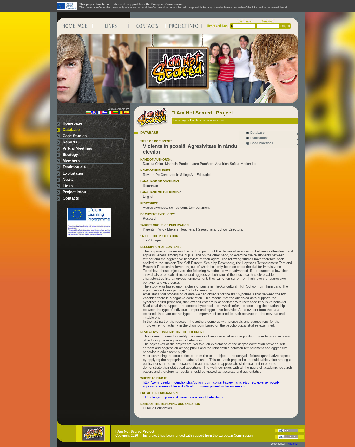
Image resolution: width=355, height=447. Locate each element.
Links (68, 186)
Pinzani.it (292, 443)
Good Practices (261, 143)
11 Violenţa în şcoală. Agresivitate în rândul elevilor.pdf (184, 397)
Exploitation (73, 173)
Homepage (72, 123)
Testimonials (74, 167)
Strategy (70, 154)
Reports (70, 142)
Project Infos (74, 192)
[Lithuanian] (115, 112)
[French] (99, 112)
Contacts (71, 198)
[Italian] (110, 112)
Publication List (215, 120)
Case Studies (75, 136)
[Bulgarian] (88, 112)
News (68, 179)
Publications (259, 138)
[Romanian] (121, 112)
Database (71, 129)
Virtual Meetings (77, 148)
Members (71, 161)
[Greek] (104, 112)
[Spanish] (126, 112)
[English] (93, 112)
